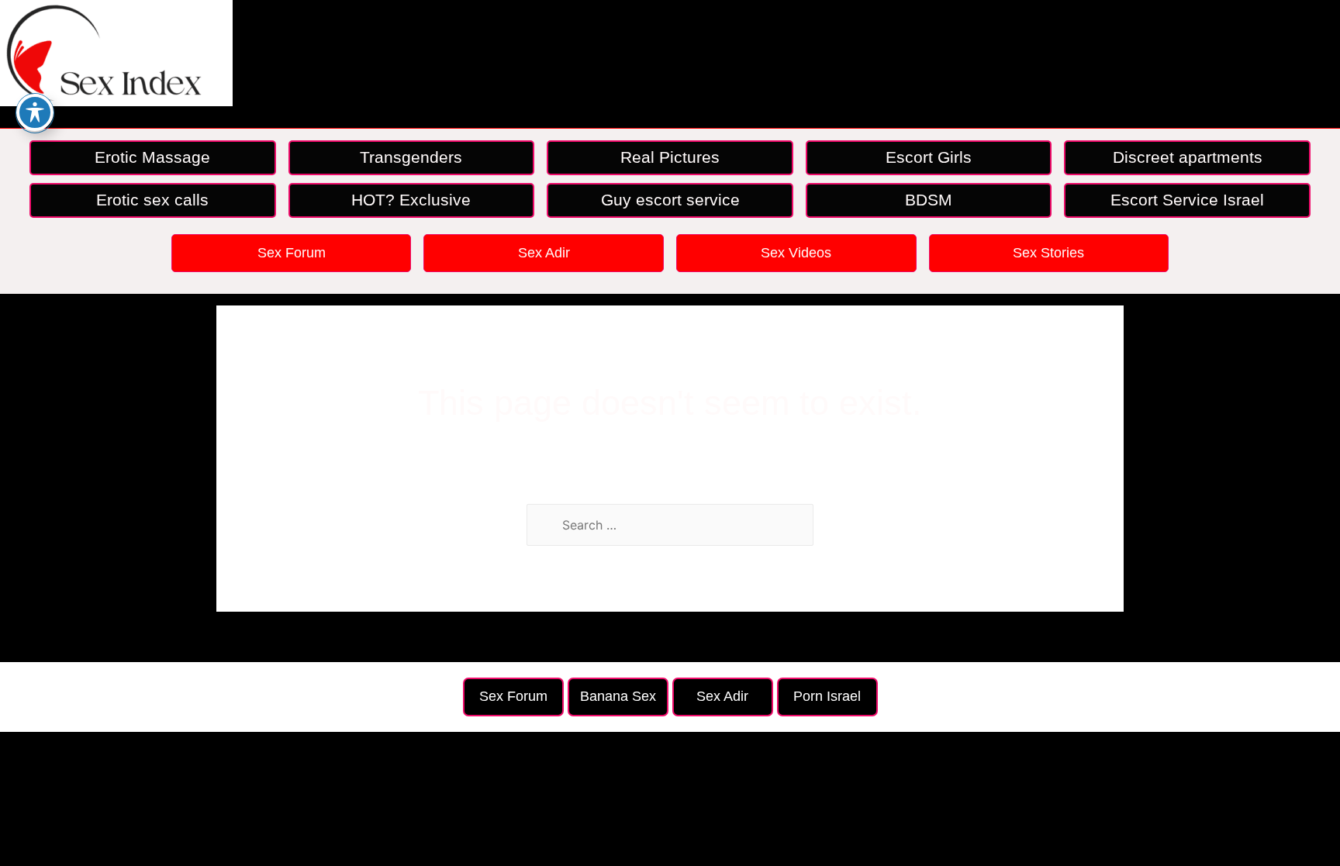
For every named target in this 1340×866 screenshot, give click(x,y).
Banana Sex (618, 696)
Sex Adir (544, 252)
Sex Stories (1048, 252)
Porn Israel (827, 696)
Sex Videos (796, 252)
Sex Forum (291, 252)
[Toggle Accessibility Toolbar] (35, 112)
